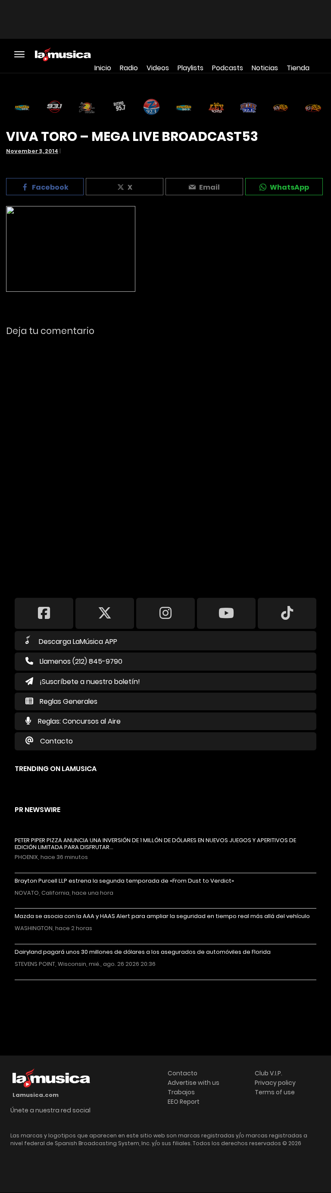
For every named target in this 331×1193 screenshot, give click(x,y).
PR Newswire (37, 810)
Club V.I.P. (268, 1073)
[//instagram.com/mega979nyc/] (165, 613)
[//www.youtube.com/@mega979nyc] (226, 613)
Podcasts (227, 68)
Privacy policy (275, 1082)
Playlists (190, 68)
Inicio (102, 68)
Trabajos (181, 1092)
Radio (129, 68)
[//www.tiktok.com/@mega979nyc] (287, 613)
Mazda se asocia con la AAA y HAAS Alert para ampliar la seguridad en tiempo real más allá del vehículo (162, 916)
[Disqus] (165, 461)
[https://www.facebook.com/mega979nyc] (44, 613)
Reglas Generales (68, 701)
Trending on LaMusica (56, 769)
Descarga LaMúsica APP (78, 641)
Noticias (265, 68)
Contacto (56, 741)
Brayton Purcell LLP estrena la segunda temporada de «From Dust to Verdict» (124, 881)
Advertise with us (193, 1082)
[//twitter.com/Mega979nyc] (104, 613)
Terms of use (275, 1092)
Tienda (298, 68)
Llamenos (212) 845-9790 (81, 661)
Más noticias (43, 984)
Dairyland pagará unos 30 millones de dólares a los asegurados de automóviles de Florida (143, 952)
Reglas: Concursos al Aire (79, 721)
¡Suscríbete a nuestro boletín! (90, 682)
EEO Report (184, 1101)
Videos (158, 68)
